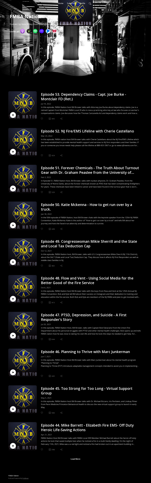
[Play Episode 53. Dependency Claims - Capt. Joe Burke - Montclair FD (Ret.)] (13, 115)
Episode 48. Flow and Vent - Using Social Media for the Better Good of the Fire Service (87, 280)
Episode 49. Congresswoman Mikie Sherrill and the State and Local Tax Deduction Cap (89, 243)
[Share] (61, 118)
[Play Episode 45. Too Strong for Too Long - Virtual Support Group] (13, 409)
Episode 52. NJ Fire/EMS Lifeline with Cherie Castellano (87, 131)
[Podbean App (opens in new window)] (29, 31)
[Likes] (42, 118)
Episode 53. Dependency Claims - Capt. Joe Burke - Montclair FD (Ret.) (83, 96)
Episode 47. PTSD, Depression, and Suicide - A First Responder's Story (83, 317)
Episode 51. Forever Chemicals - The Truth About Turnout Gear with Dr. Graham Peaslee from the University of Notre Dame (90, 170)
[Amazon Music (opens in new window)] (41, 31)
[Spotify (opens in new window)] (35, 31)
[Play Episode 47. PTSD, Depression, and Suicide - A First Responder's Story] (13, 336)
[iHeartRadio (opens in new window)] (54, 31)
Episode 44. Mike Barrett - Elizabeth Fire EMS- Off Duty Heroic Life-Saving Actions (87, 427)
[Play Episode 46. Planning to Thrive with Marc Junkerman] (13, 372)
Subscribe (71, 3)
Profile (82, 3)
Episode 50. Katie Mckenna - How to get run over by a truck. (86, 207)
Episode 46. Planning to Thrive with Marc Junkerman (85, 351)
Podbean (25, 478)
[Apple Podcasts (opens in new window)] (22, 31)
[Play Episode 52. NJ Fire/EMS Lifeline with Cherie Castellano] (13, 152)
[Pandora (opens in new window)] (48, 31)
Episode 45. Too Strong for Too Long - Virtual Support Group (86, 390)
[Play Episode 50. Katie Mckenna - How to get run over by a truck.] (13, 225)
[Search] (90, 3)
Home (60, 3)
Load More (75, 459)
